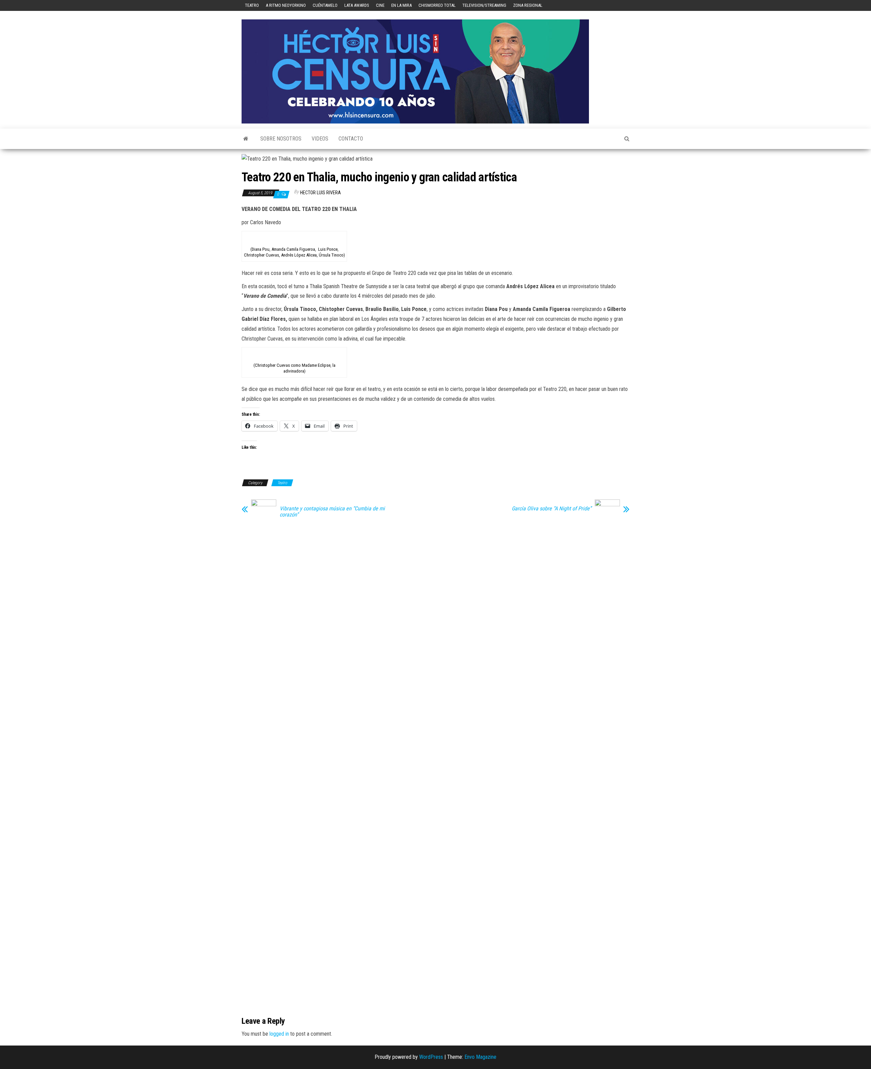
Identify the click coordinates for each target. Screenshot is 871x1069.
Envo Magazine (480, 1057)
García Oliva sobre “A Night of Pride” (551, 509)
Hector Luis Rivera (320, 192)
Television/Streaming (484, 5)
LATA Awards (356, 5)
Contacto (351, 138)
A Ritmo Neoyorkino (286, 5)
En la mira (401, 5)
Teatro (252, 5)
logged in (279, 1034)
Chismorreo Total (437, 5)
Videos (320, 138)
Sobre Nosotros (280, 138)
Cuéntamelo (325, 5)
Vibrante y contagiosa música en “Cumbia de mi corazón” (332, 512)
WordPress (431, 1057)
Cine (380, 5)
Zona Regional (527, 5)
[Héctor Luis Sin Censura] (245, 139)
